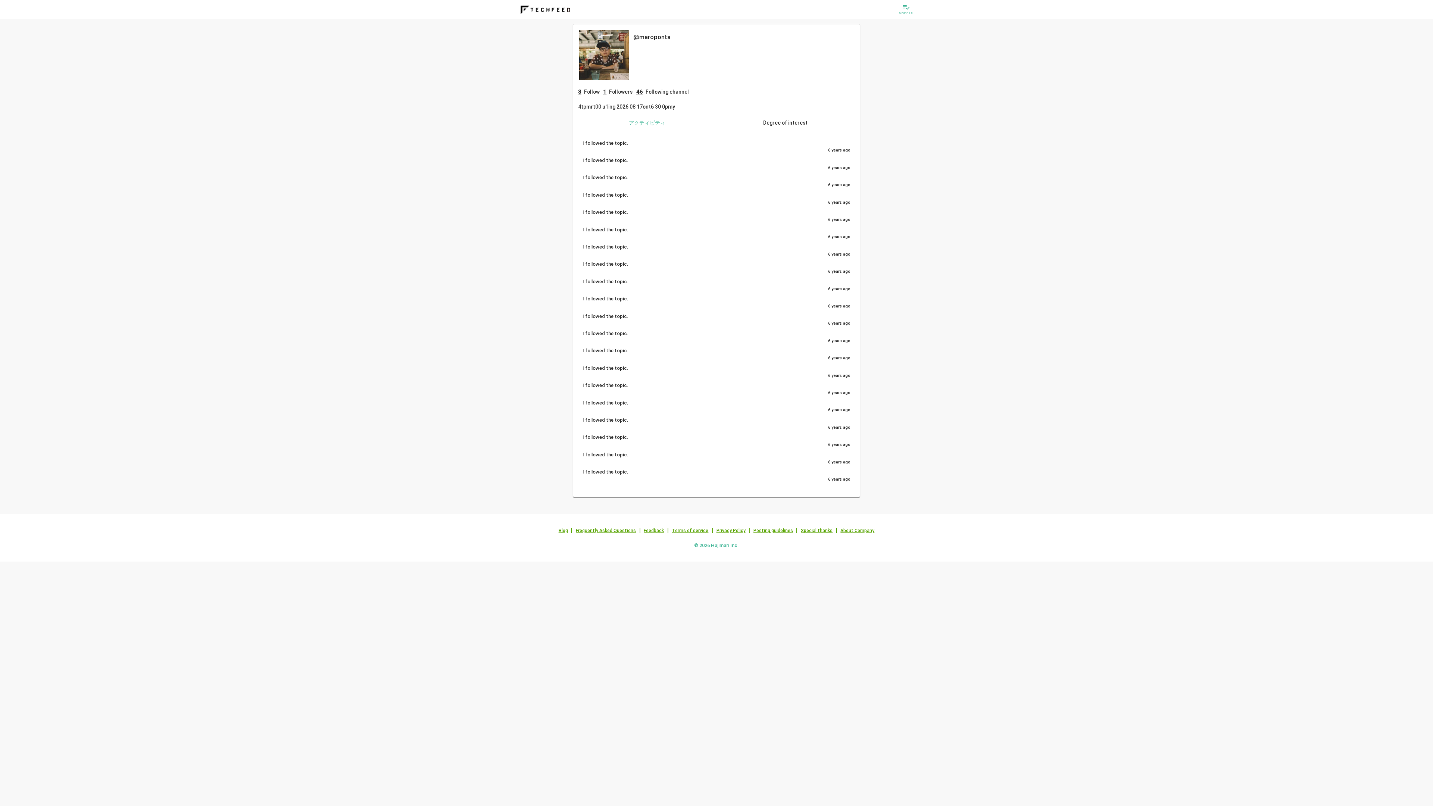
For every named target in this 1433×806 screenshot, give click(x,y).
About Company (857, 530)
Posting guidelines (773, 530)
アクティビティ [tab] (647, 123)
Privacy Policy (731, 530)
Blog (563, 530)
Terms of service (690, 530)
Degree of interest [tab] (785, 123)
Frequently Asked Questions (606, 530)
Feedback (654, 530)
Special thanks (817, 530)
